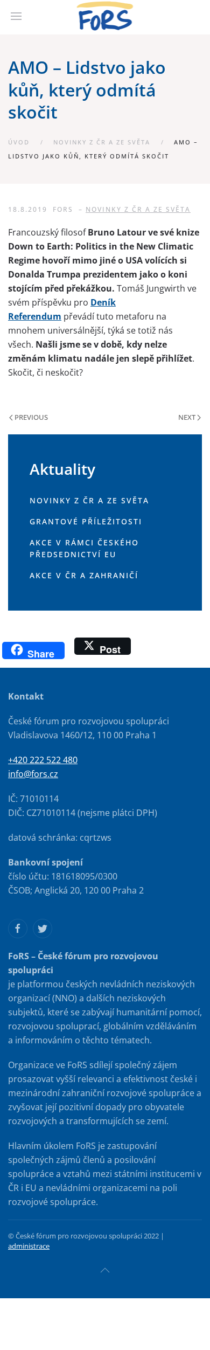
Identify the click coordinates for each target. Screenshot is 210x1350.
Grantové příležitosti (86, 521)
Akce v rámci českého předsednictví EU (84, 548)
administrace (29, 1246)
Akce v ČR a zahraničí (84, 575)
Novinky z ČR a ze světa (101, 142)
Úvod (19, 142)
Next (187, 417)
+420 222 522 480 (43, 760)
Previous (30, 417)
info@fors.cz (33, 774)
